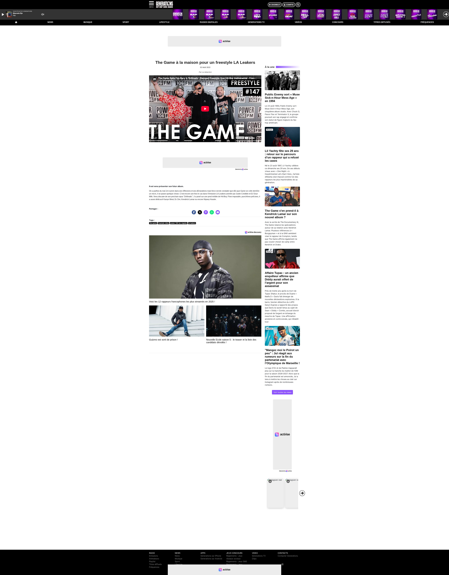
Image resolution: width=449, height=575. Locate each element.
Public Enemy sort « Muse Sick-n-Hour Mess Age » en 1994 (282, 98)
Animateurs (154, 558)
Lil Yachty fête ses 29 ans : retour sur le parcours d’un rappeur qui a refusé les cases (282, 155)
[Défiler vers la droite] (302, 493)
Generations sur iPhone (211, 556)
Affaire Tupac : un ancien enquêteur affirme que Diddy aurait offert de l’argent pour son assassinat (281, 279)
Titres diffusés (382, 22)
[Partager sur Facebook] (193, 213)
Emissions (153, 556)
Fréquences (427, 22)
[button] (275, 493)
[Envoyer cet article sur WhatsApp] (211, 213)
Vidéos (298, 22)
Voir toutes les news (282, 392)
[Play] (3, 14)
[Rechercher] (298, 4)
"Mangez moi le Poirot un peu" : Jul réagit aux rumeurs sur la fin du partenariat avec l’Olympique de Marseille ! (282, 356)
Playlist (152, 561)
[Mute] (42, 14)
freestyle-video (163, 223)
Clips (254, 558)
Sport (126, 22)
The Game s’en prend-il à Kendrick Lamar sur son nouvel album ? (281, 214)
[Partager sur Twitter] (199, 213)
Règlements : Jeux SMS (236, 561)
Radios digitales (209, 22)
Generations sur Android (211, 558)
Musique (87, 22)
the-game (153, 223)
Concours (337, 22)
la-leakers (192, 223)
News (50, 22)
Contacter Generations (288, 556)
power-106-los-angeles (178, 223)
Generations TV (256, 22)
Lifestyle (164, 22)
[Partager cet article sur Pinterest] (205, 213)
